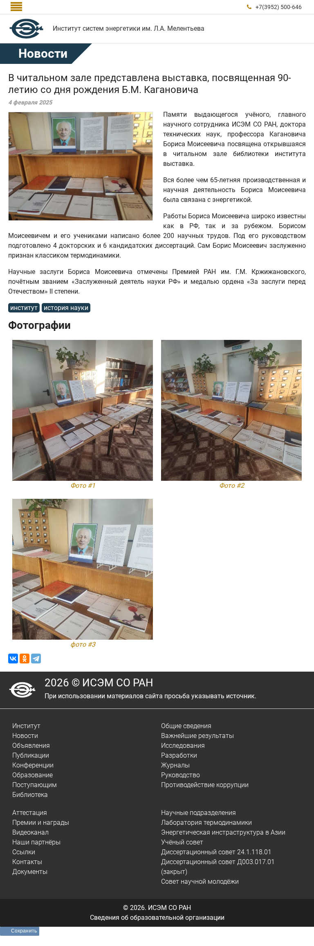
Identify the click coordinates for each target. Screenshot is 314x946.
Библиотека (30, 795)
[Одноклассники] (24, 658)
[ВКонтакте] (13, 658)
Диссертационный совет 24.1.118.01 (216, 852)
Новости (42, 53)
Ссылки (23, 852)
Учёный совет (182, 842)
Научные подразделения (198, 813)
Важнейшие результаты (197, 736)
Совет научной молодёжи (200, 881)
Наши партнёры (36, 842)
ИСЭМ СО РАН (169, 908)
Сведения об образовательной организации (157, 917)
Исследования (183, 745)
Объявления (31, 745)
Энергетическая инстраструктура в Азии (223, 832)
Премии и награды (40, 822)
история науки (66, 308)
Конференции (33, 765)
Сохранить (24, 931)
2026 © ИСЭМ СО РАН (99, 683)
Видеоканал (30, 832)
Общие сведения (186, 726)
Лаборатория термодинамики (206, 822)
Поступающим (34, 785)
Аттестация (29, 813)
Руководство (180, 775)
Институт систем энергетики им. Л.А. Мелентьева (128, 28)
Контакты (27, 862)
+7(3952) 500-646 (279, 7)
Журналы (175, 765)
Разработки (179, 755)
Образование (32, 775)
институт (24, 308)
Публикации (30, 755)
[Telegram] (36, 658)
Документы (29, 872)
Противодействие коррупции (205, 785)
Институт (26, 726)
